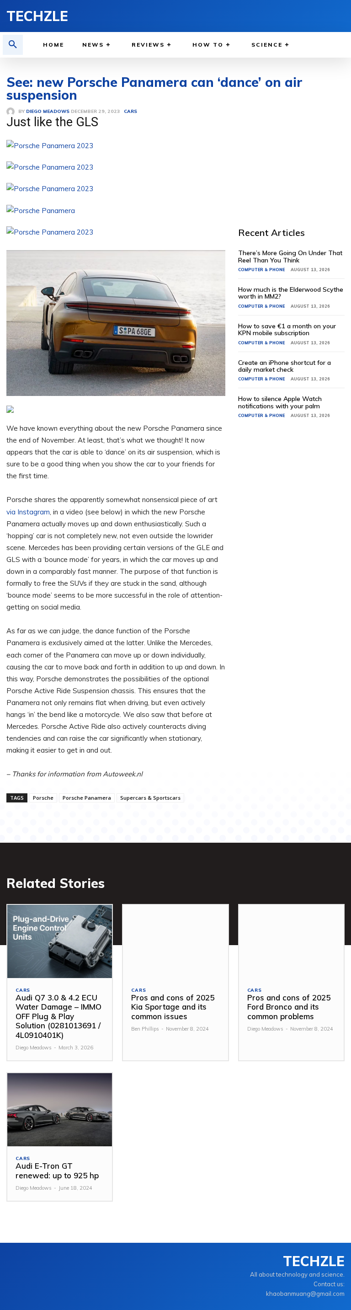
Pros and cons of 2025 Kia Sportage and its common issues (172, 1007)
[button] (13, 45)
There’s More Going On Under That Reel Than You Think (290, 256)
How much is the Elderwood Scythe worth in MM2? (290, 292)
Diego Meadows (34, 1047)
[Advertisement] (294, 145)
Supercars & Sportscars (150, 797)
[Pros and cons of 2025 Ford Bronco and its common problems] (291, 941)
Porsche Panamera (87, 797)
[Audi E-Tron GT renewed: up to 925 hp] (59, 1110)
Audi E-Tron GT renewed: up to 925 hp (57, 1170)
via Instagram (28, 512)
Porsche (43, 797)
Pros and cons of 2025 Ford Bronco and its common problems (288, 1007)
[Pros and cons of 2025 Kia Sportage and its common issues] (175, 941)
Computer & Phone (261, 269)
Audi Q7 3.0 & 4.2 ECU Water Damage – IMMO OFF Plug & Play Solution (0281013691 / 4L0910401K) (58, 1016)
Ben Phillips (145, 1029)
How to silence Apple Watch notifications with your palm (280, 402)
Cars (23, 990)
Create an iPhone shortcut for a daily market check (284, 366)
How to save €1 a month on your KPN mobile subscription (287, 329)
